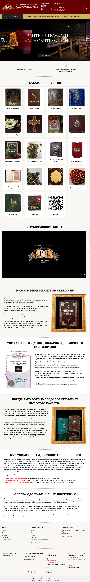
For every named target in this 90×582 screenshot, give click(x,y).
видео (6, 442)
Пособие (56, 5)
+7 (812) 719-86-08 (56, 580)
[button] (59, 10)
